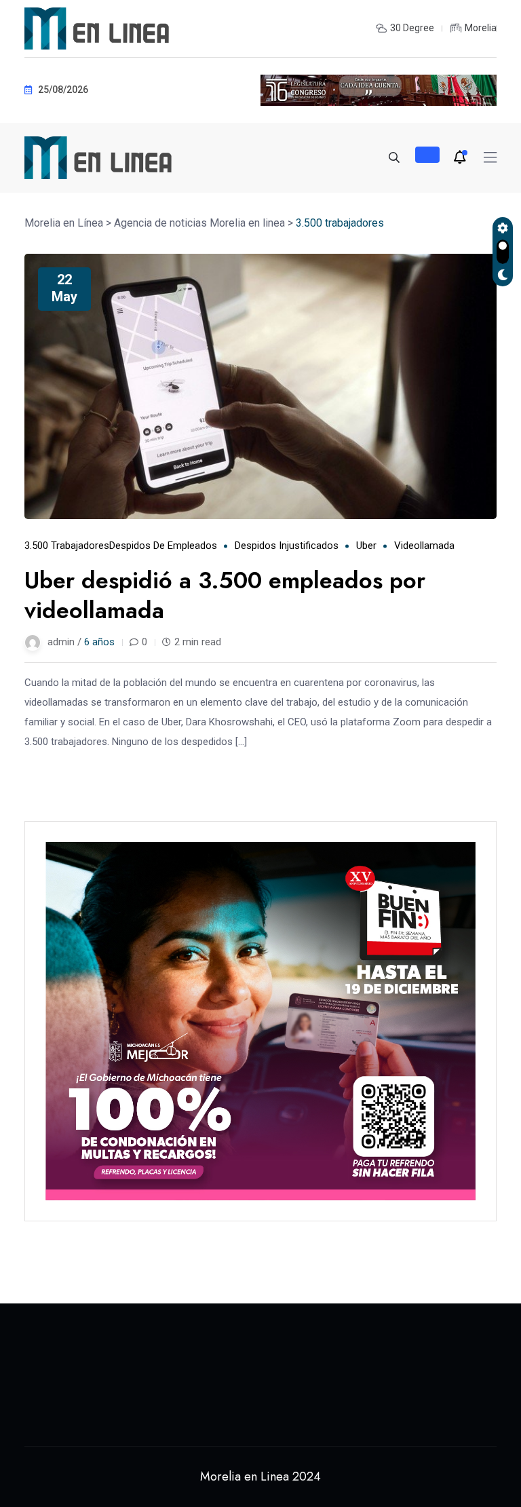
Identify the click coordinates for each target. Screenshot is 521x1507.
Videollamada (424, 545)
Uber (366, 545)
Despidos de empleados (163, 545)
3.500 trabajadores (66, 545)
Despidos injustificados (287, 545)
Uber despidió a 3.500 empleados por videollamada (224, 595)
